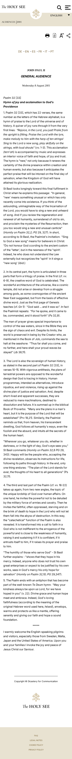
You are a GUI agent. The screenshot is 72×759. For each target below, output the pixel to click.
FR (40, 51)
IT (46, 51)
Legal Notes (36, 740)
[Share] (68, 36)
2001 (19, 21)
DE (20, 51)
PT (52, 51)
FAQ (36, 735)
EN (27, 51)
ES (33, 51)
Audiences (9, 21)
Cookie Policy (36, 745)
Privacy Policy (36, 750)
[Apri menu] (67, 7)
